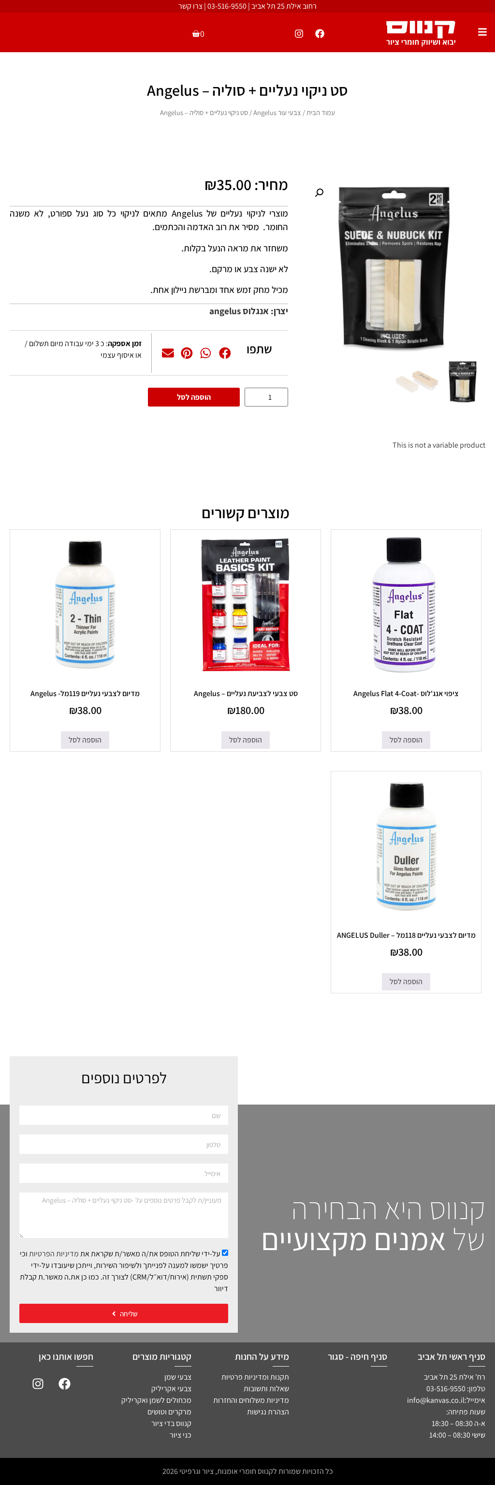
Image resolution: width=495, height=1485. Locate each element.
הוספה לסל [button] (406, 740)
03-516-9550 (227, 6)
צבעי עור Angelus (277, 112)
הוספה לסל (194, 397)
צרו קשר (190, 6)
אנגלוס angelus (239, 311)
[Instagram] (299, 33)
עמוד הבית (320, 112)
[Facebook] (320, 33)
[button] (319, 193)
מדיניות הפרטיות (54, 1254)
